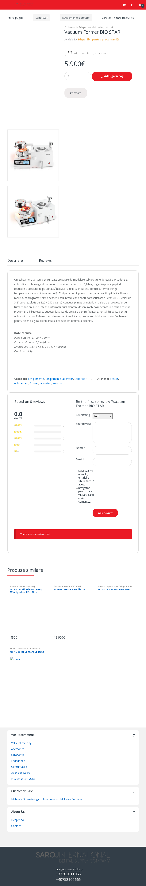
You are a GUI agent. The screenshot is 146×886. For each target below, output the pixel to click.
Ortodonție (18, 755)
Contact (16, 826)
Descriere (15, 261)
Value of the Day (21, 743)
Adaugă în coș (113, 76)
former (34, 383)
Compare (100, 53)
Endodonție (18, 761)
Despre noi (18, 820)
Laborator (41, 17)
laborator (45, 383)
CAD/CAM (76, 586)
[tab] (15, 262)
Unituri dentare (18, 648)
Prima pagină (15, 17)
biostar (114, 379)
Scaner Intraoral (62, 586)
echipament (21, 383)
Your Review (83, 424)
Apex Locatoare (20, 772)
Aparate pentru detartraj (22, 586)
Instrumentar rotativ (23, 778)
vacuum (57, 383)
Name (81, 448)
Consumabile (19, 767)
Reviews (45, 261)
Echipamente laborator (76, 17)
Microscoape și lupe (108, 586)
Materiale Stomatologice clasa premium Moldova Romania (47, 799)
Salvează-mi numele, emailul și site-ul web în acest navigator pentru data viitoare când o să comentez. (86, 486)
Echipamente (71, 27)
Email (80, 459)
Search (125, 5)
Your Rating (83, 415)
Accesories (17, 749)
